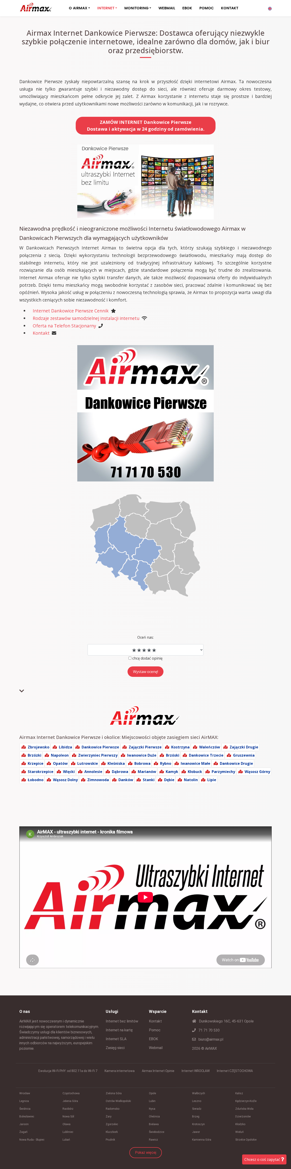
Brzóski (172, 755)
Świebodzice (156, 1132)
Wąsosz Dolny (65, 779)
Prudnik (110, 1139)
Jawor (196, 1132)
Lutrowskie (87, 763)
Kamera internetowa (120, 1071)
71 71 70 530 (209, 1030)
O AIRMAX (78, 8)
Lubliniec (68, 1132)
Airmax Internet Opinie (158, 1071)
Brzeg (195, 1116)
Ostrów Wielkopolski (118, 1101)
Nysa (152, 1108)
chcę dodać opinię (147, 658)
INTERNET (105, 8)
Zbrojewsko (38, 747)
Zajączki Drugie (244, 747)
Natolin (191, 779)
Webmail (156, 1048)
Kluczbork (112, 1132)
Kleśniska (116, 763)
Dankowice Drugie (236, 763)
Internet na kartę (119, 1030)
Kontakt (41, 333)
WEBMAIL (166, 8)
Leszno (196, 1101)
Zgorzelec (112, 1124)
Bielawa (154, 1124)
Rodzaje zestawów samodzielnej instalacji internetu (86, 318)
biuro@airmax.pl (210, 1039)
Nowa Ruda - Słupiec (31, 1139)
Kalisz (239, 1093)
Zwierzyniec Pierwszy (98, 755)
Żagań (23, 1132)
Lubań (66, 1139)
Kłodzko (240, 1124)
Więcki (69, 771)
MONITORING (136, 8)
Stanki (149, 779)
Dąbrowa (120, 771)
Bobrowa (142, 763)
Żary (108, 1116)
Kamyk (172, 771)
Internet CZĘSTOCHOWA (235, 1071)
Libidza (65, 747)
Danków (125, 779)
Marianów (147, 771)
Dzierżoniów (243, 1116)
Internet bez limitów (122, 1021)
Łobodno (35, 779)
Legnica (24, 1101)
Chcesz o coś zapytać (262, 1159)
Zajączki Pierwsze (145, 747)
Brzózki (34, 755)
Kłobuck (195, 771)
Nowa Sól (68, 1116)
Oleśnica (154, 1116)
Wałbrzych (198, 1093)
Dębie (169, 779)
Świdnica (24, 1108)
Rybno (165, 763)
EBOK (187, 8)
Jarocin (24, 1124)
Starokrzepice (40, 771)
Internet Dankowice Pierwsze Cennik (71, 311)
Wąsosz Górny (257, 771)
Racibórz (68, 1108)
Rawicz (153, 1139)
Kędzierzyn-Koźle (245, 1101)
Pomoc (155, 1030)
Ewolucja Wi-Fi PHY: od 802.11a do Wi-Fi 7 (67, 1071)
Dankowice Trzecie (206, 755)
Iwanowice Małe (195, 763)
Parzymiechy (223, 771)
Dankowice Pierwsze (100, 747)
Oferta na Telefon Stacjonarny (64, 326)
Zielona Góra (114, 1093)
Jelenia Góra (70, 1101)
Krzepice (35, 763)
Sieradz (196, 1108)
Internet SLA (116, 1039)
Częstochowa (71, 1093)
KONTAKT (229, 8)
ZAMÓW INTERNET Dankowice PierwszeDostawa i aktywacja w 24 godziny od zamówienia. (145, 125)
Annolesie (93, 771)
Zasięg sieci (115, 1048)
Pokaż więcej (145, 1152)
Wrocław (24, 1093)
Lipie (211, 779)
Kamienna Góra (201, 1139)
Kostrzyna (180, 747)
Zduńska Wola (244, 1108)
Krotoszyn (198, 1124)
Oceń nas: (145, 637)
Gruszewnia (244, 755)
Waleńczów (209, 747)
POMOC (206, 8)
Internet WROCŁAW (196, 1071)
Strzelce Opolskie (245, 1139)
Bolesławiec (26, 1116)
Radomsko (112, 1108)
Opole (152, 1093)
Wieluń (239, 1132)
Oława (66, 1124)
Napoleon (60, 755)
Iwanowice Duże (141, 755)
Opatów (60, 763)
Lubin (152, 1101)
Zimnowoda (98, 779)
